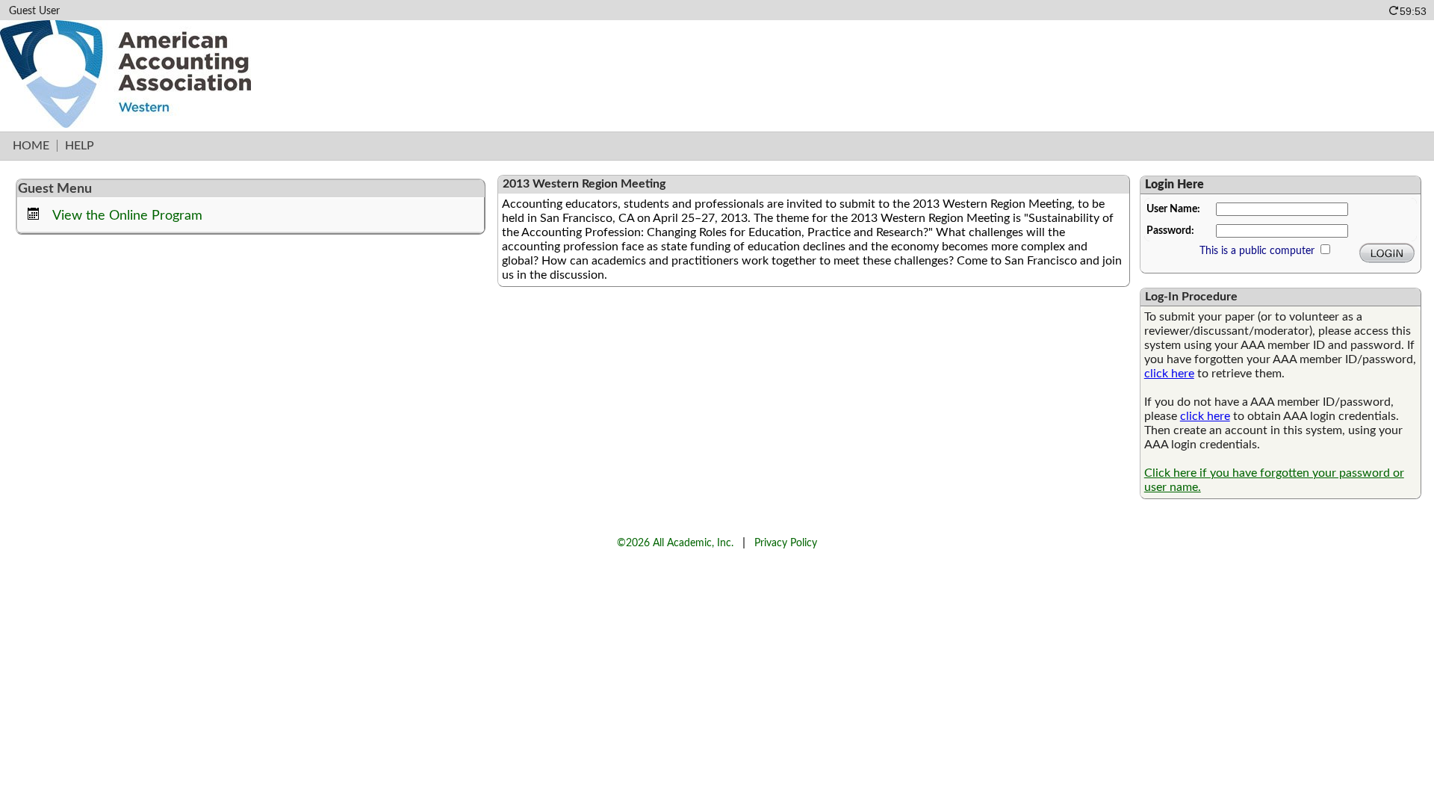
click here (1169, 374)
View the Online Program (127, 215)
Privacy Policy (785, 542)
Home (31, 146)
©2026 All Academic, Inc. (675, 542)
